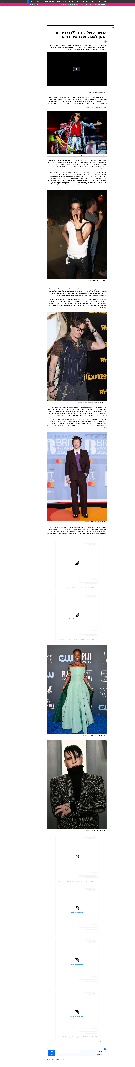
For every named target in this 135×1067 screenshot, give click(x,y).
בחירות (87, 1)
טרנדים (85, 4)
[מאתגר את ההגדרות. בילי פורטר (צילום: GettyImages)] (77, 691)
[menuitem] (97, 1)
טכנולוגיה (52, 1)
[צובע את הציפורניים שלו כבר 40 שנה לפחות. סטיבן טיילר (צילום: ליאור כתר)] (77, 134)
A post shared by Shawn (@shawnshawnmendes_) (68, 639)
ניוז (96, 4)
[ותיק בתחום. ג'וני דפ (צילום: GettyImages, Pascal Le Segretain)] (77, 358)
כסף (73, 1)
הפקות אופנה (68, 4)
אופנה (46, 1)
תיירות (58, 1)
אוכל (69, 1)
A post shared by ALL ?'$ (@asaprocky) (69, 933)
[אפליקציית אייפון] (35, 5)
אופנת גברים (97, 1041)
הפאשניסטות (91, 4)
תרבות (82, 1)
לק (101, 1041)
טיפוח (81, 4)
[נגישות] (2, 2)
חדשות (98, 1)
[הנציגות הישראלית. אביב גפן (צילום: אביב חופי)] (77, 236)
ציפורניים (104, 1041)
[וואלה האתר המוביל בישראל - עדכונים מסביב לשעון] (104, 1)
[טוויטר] (33, 5)
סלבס (77, 1)
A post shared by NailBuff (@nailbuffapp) (69, 587)
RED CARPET (75, 4)
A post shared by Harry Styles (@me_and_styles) (69, 1037)
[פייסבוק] (31, 5)
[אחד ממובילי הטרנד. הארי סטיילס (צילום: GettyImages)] (77, 477)
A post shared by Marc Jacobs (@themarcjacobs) (68, 881)
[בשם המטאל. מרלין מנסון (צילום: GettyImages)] (77, 786)
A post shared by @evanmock (69, 985)
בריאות (64, 1)
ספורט (92, 1)
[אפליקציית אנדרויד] (37, 5)
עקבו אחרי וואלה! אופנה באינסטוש (96, 107)
